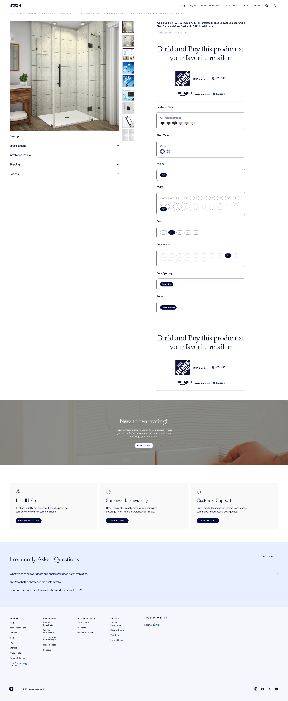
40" (228, 198)
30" (163, 232)
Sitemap (13, 648)
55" (187, 209)
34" (179, 198)
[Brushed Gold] (186, 123)
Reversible (167, 284)
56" (196, 209)
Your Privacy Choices (15, 664)
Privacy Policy (16, 653)
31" (236, 255)
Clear (163, 146)
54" (179, 209)
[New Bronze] (168, 123)
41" (236, 198)
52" (163, 209)
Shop (22, 14)
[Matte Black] (162, 123)
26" (196, 255)
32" (163, 198)
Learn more (144, 446)
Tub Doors (115, 635)
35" (187, 198)
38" (212, 198)
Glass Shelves (168, 307)
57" (204, 209)
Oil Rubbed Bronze (170, 117)
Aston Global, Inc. (38, 689)
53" (171, 209)
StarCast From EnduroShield (49, 638)
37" (204, 198)
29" (220, 255)
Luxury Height (116, 640)
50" (228, 203)
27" (204, 255)
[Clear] (162, 151)
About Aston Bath (18, 627)
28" (212, 255)
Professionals (83, 623)
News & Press (49, 645)
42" (163, 203)
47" (204, 203)
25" (187, 255)
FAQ (12, 643)
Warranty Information (48, 631)
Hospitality (81, 627)
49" (220, 203)
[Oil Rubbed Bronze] (174, 123)
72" (163, 175)
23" (171, 255)
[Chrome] (192, 123)
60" (220, 209)
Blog (12, 638)
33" (171, 198)
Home (13, 14)
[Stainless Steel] (180, 123)
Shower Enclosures (115, 624)
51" (236, 203)
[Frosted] (168, 151)
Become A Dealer (85, 632)
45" (187, 203)
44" (179, 203)
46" (196, 203)
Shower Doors (117, 630)
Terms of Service (17, 658)
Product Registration (48, 624)
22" (163, 255)
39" (220, 198)
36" (196, 198)
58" (212, 209)
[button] (266, 5)
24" (179, 255)
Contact (13, 632)
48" (212, 203)
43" (171, 203)
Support (47, 650)
